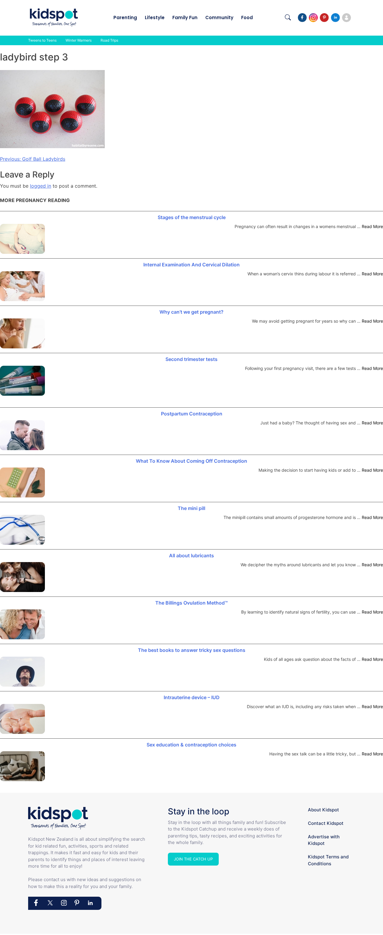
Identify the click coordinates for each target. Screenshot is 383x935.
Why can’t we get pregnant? (191, 312)
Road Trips (109, 40)
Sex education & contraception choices (191, 745)
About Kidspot (323, 810)
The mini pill (191, 508)
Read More (372, 226)
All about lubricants (191, 555)
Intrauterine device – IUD (192, 697)
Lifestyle (155, 17)
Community (219, 17)
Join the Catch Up (193, 859)
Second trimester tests (191, 359)
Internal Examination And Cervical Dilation (191, 265)
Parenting (125, 17)
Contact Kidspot (326, 823)
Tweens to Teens (42, 40)
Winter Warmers (79, 40)
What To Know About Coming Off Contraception (191, 461)
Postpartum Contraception (191, 414)
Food (247, 17)
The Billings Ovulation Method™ (191, 603)
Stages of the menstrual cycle (192, 217)
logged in (40, 186)
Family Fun (184, 17)
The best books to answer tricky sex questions (191, 650)
